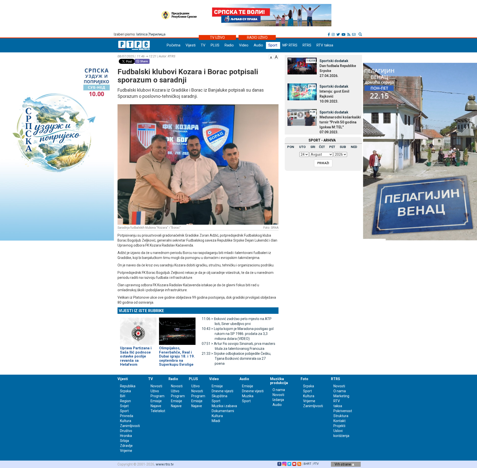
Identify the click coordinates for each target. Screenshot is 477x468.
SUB (343, 147)
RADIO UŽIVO (257, 37)
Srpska (308, 386)
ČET (322, 147)
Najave (156, 406)
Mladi (216, 421)
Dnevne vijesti (222, 391)
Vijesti (191, 45)
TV (203, 45)
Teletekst (158, 411)
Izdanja (278, 400)
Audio (258, 45)
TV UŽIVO (217, 37)
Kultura (125, 421)
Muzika (247, 396)
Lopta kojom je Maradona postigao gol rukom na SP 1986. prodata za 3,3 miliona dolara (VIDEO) (238, 334)
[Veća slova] (276, 57)
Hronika (126, 436)
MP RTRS (289, 45)
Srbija (124, 441)
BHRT (307, 464)
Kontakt (339, 421)
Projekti (339, 426)
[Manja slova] (271, 57)
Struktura (340, 416)
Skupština (219, 396)
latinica (142, 34)
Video (243, 45)
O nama (279, 390)
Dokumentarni (223, 411)
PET (332, 147)
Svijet (124, 406)
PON (290, 147)
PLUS (215, 45)
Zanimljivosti (130, 426)
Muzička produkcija (279, 381)
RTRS (307, 45)
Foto (304, 379)
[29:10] (302, 91)
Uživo (155, 391)
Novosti (156, 386)
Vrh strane (343, 464)
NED (354, 147)
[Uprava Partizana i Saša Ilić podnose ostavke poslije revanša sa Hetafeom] (138, 329)
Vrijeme (126, 451)
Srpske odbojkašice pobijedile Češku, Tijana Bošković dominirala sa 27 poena (236, 358)
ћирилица (157, 34)
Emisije (156, 401)
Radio (229, 45)
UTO (302, 147)
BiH (122, 396)
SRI (312, 147)
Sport (272, 45)
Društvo (126, 431)
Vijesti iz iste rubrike (141, 310)
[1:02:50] (302, 66)
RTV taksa (325, 45)
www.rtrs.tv (165, 464)
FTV (316, 464)
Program (157, 396)
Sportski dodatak (333, 61)
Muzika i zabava (224, 406)
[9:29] (302, 117)
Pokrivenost (342, 411)
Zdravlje (126, 446)
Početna (173, 45)
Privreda (126, 416)
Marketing (341, 396)
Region (125, 401)
